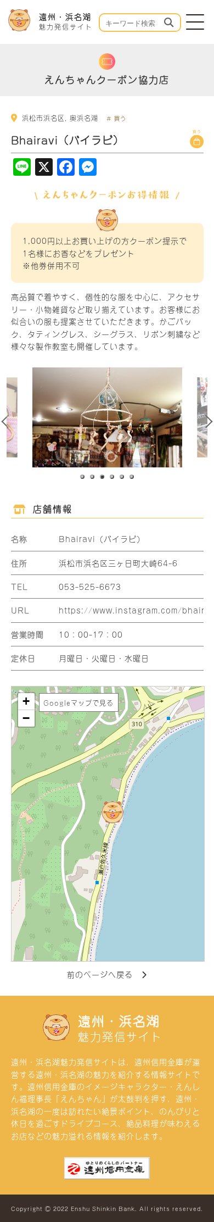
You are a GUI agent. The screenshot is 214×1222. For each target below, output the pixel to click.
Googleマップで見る (78, 702)
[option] (107, 417)
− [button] (26, 718)
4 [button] (112, 477)
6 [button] (132, 477)
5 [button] (122, 477)
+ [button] (26, 701)
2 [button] (92, 477)
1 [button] (83, 477)
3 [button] (102, 477)
